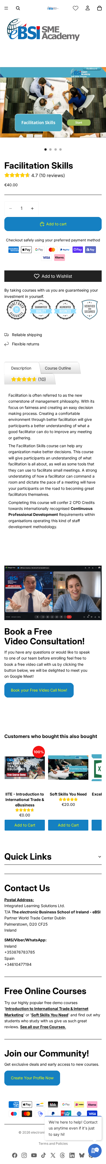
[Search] (18, 8)
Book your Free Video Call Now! (39, 690)
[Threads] (62, 1155)
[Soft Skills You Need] (68, 767)
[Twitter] (53, 1155)
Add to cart (56, 224)
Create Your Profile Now (32, 1077)
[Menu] (6, 8)
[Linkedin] (72, 1155)
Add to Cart (24, 825)
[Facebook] (14, 1155)
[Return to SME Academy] (53, 29)
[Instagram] (24, 1155)
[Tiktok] (43, 1155)
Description (21, 368)
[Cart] (99, 8)
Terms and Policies (53, 1143)
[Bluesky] (82, 1155)
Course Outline (58, 368)
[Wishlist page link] (75, 8)
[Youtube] (34, 1155)
